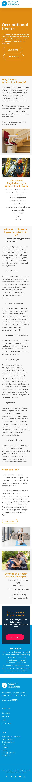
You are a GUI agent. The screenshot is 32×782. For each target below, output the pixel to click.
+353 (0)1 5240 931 (8, 753)
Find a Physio (6, 723)
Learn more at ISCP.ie (10, 700)
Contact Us (6, 713)
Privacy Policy (10, 772)
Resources (5, 716)
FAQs (4, 720)
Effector (24, 772)
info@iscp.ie (6, 756)
